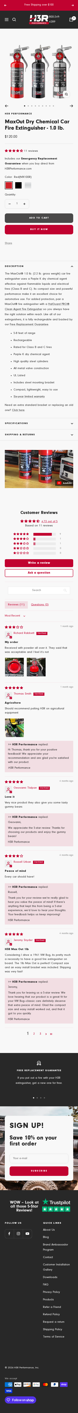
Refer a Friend (52, 1307)
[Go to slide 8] (49, 106)
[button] (14, 151)
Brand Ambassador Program (55, 1247)
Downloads (50, 1277)
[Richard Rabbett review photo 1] (14, 667)
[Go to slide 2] (28, 106)
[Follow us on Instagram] (18, 1233)
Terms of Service (53, 1337)
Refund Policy (51, 1314)
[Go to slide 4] (35, 106)
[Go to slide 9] (53, 106)
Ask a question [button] (39, 573)
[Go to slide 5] (39, 106)
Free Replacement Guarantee (29, 324)
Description (14, 266)
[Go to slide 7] (46, 106)
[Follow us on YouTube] (27, 1233)
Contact (48, 1257)
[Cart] (71, 19)
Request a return (53, 1322)
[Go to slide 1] (24, 106)
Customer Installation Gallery (56, 1267)
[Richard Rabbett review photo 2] (36, 667)
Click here (18, 410)
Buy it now (39, 229)
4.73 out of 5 (49, 521)
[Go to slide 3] (31, 106)
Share (8, 243)
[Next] (71, 106)
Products (48, 1299)
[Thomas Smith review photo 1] (14, 727)
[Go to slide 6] (42, 106)
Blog (46, 1237)
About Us (49, 1230)
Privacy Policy (51, 1292)
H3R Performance (18, 114)
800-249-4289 (54, 20)
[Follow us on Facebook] (9, 1233)
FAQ (45, 1284)
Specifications (16, 423)
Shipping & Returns (20, 435)
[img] (14, 627)
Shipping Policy (52, 1329)
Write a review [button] (39, 563)
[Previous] (6, 106)
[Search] (14, 19)
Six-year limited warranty (29, 396)
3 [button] (40, 1034)
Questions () (40, 604)
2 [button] (34, 1034)
